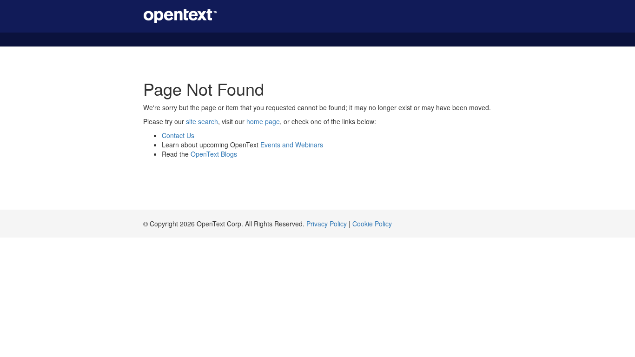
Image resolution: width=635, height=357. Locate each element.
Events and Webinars (291, 144)
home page (263, 121)
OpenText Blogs (214, 154)
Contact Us (178, 135)
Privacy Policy (326, 223)
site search (202, 121)
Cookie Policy (372, 223)
